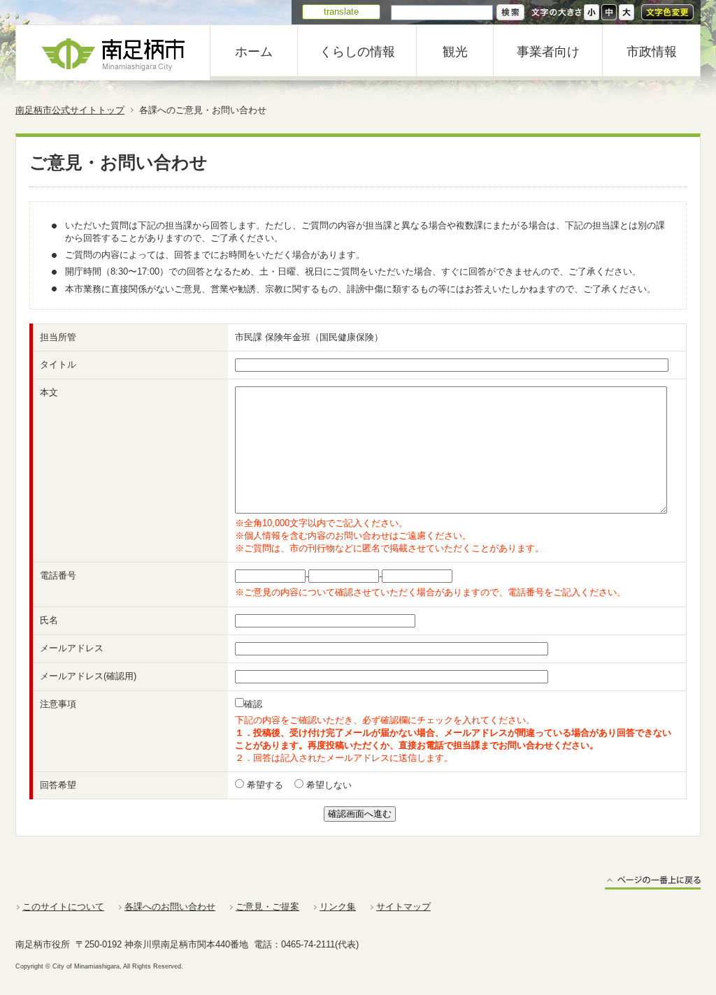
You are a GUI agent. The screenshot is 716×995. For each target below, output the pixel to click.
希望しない (327, 785)
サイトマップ (403, 906)
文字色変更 (667, 12)
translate (341, 11)
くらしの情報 (357, 52)
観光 (455, 52)
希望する (263, 785)
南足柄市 (113, 52)
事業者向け (548, 52)
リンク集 (338, 906)
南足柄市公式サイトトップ (69, 110)
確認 (253, 704)
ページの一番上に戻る (653, 882)
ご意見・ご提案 (267, 906)
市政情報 (651, 52)
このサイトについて (63, 906)
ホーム (254, 52)
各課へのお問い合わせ (169, 906)
